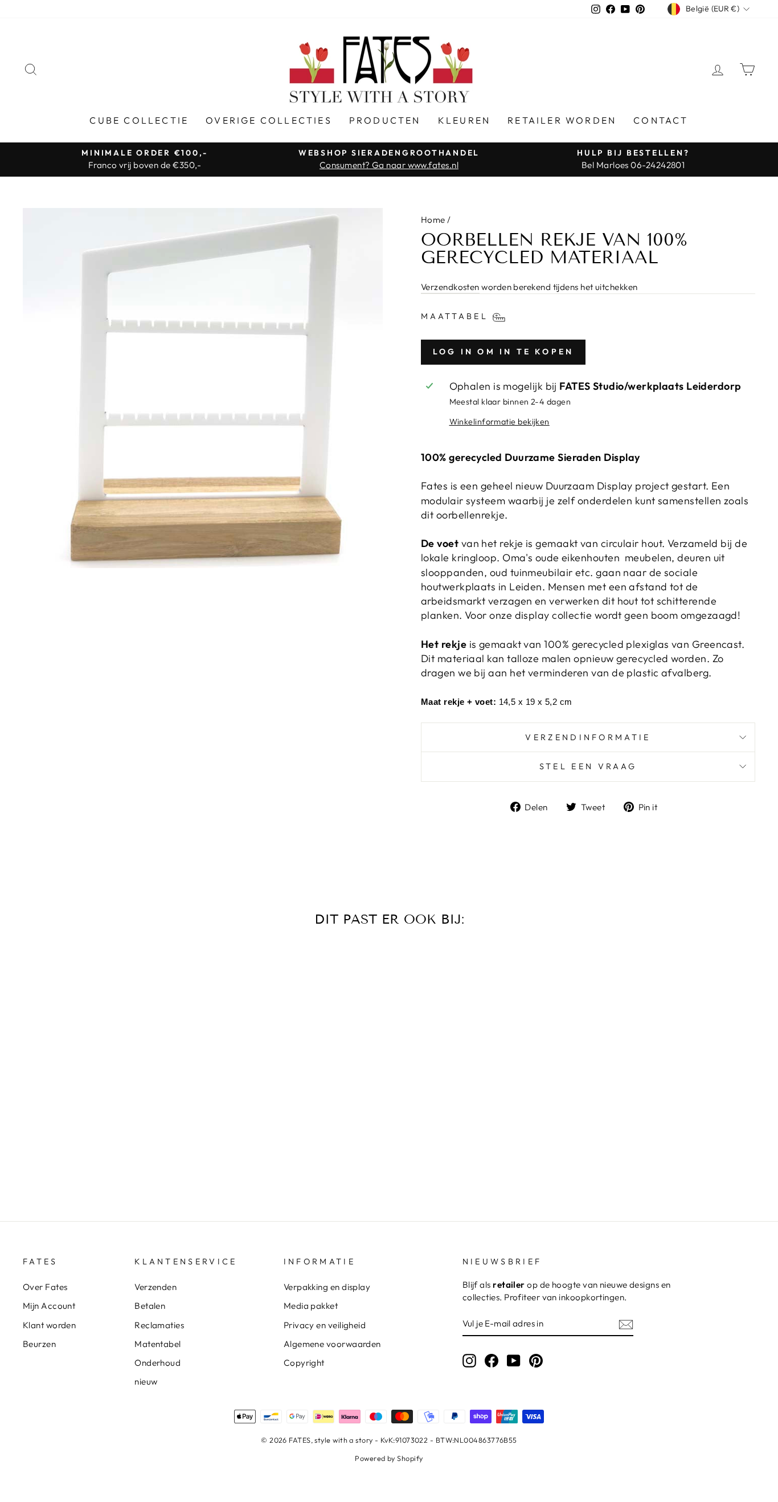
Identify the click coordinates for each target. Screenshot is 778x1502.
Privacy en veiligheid (325, 1325)
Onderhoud (157, 1362)
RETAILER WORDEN (561, 120)
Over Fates (45, 1286)
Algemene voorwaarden (332, 1343)
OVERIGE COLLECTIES (269, 120)
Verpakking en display (327, 1286)
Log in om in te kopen (503, 351)
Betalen (149, 1305)
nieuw (145, 1381)
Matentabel (157, 1343)
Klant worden (49, 1325)
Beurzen (39, 1343)
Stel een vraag (588, 766)
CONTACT (660, 120)
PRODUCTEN (385, 120)
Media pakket (311, 1305)
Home (433, 219)
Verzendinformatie (587, 737)
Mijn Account (49, 1305)
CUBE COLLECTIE (139, 120)
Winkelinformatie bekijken (499, 422)
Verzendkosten (450, 286)
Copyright (304, 1362)
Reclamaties (159, 1325)
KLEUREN (464, 120)
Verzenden (155, 1286)
